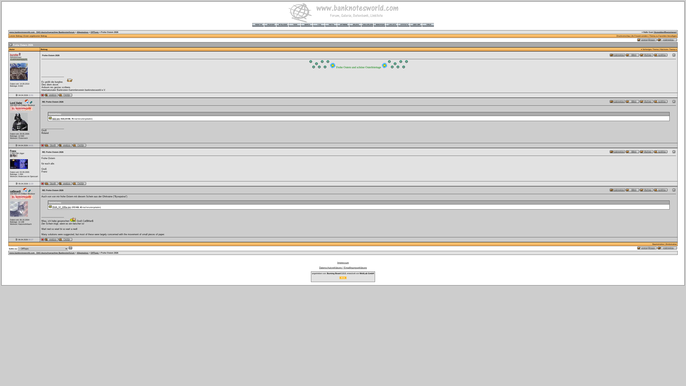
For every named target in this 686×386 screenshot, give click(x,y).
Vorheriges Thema (650, 49)
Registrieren (670, 32)
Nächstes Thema (667, 49)
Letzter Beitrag (15, 36)
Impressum (343, 262)
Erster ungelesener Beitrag (35, 36)
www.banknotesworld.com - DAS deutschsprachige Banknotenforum (42, 32)
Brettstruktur (671, 244)
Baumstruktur (658, 244)
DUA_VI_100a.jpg (61, 207)
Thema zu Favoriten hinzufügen (663, 36)
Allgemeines (82, 32)
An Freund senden (640, 36)
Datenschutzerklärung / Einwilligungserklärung (343, 267)
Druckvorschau (623, 36)
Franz (13, 151)
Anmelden (659, 32)
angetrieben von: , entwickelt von (343, 273)
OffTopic (95, 32)
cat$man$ (15, 191)
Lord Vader (16, 103)
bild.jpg (56, 118)
